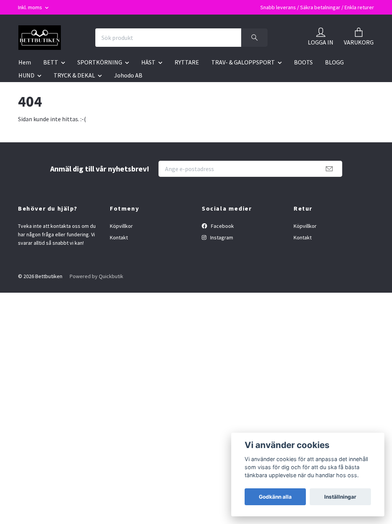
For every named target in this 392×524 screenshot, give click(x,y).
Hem (24, 62)
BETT (50, 62)
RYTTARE (187, 62)
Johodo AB (128, 75)
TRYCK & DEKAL (74, 75)
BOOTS (303, 62)
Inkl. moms (30, 7)
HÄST (148, 62)
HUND (26, 75)
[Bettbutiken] (39, 37)
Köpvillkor (121, 225)
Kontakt (119, 237)
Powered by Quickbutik (96, 276)
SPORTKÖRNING (99, 62)
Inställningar (340, 497)
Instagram (221, 237)
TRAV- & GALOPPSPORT (243, 62)
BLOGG (334, 62)
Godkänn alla (275, 497)
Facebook (222, 225)
